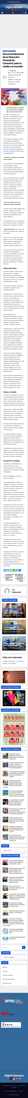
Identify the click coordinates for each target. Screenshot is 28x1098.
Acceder (5, 971)
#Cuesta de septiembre (14, 75)
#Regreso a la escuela (14, 79)
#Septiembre (11, 84)
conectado (18, 661)
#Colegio (21, 72)
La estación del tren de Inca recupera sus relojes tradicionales (9, 577)
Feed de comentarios (9, 979)
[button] (23, 12)
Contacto (21, 1091)
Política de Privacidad (14, 1094)
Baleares (5, 51)
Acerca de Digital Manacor (11, 1091)
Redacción (13, 70)
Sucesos (11, 641)
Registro (5, 967)
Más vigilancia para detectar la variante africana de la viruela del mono (19, 578)
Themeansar (14, 1087)
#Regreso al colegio (13, 81)
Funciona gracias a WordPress (9, 1085)
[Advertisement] (14, 29)
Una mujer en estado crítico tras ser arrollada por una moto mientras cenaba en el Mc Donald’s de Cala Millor (13, 922)
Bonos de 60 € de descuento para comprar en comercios (16, 887)
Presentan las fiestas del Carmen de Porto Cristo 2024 (16, 930)
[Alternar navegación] (13, 13)
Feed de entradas (8, 975)
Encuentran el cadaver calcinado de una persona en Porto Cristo (16, 904)
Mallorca (12, 625)
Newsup (22, 1085)
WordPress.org (7, 983)
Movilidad (18, 625)
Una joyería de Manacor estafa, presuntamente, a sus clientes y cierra (16, 862)
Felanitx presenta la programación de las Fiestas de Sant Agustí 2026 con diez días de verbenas (12, 784)
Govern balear (12, 51)
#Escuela (10, 77)
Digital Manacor (14, 7)
